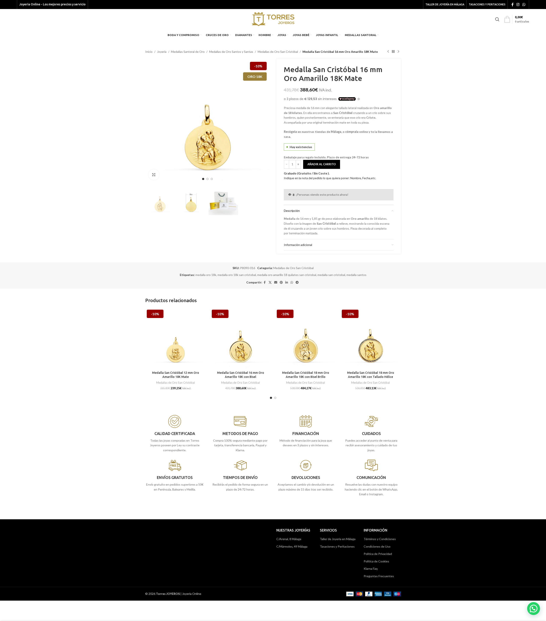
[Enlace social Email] (275, 282)
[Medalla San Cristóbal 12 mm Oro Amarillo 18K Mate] (175, 338)
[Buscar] (497, 19)
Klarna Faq (371, 568)
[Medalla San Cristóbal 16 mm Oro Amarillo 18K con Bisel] (240, 338)
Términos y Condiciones (380, 539)
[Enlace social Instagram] (518, 4)
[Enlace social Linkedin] (286, 282)
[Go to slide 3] (212, 179)
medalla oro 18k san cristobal (237, 275)
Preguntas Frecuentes (379, 576)
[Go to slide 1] (203, 179)
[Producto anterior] (388, 51)
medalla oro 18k (205, 275)
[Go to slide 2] (207, 179)
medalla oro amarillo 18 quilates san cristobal (286, 275)
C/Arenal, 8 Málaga (288, 539)
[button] (533, 608)
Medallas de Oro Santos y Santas (231, 51)
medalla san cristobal (331, 275)
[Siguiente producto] (398, 51)
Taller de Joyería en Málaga (337, 539)
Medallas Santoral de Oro (188, 51)
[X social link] (270, 282)
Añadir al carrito (321, 164)
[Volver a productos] (393, 51)
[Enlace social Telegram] (297, 282)
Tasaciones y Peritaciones (337, 546)
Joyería (161, 51)
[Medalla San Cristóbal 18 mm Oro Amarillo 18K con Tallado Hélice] (370, 338)
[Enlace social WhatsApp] (524, 4)
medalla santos (356, 275)
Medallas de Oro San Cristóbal (278, 51)
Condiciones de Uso (377, 546)
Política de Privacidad (378, 554)
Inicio (149, 51)
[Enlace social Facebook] (512, 4)
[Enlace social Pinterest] (281, 282)
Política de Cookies (376, 561)
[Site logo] (273, 19)
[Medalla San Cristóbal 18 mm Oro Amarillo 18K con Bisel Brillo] (305, 338)
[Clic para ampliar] (153, 174)
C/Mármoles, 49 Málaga (291, 546)
